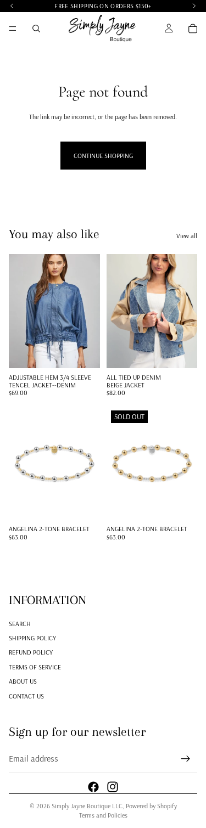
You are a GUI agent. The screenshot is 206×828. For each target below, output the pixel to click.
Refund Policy (31, 653)
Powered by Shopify (151, 806)
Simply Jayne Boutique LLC (87, 806)
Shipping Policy (32, 638)
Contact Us (26, 696)
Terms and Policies (103, 815)
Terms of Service (35, 667)
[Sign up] (185, 758)
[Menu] (12, 28)
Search (20, 623)
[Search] (36, 28)
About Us (23, 681)
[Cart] (193, 28)
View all (186, 236)
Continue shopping (103, 155)
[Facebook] (93, 786)
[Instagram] (112, 786)
